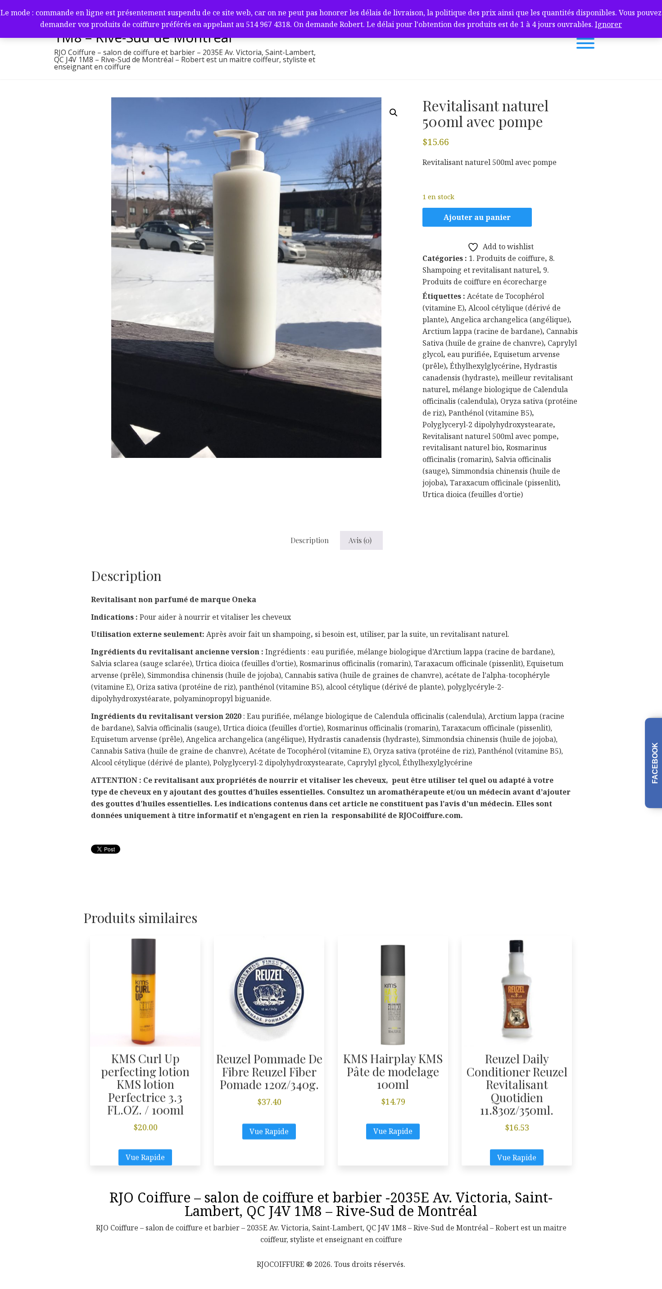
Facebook (655, 763)
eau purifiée (468, 354)
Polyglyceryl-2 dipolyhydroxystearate (487, 425)
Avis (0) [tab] (360, 540)
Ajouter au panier (477, 217)
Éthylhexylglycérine (485, 366)
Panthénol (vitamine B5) (490, 413)
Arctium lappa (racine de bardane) (482, 331)
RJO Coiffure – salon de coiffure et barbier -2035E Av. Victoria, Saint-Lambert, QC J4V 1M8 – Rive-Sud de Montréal (331, 1204)
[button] (393, 113)
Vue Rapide (145, 1157)
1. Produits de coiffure (507, 258)
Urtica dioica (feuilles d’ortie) (472, 494)
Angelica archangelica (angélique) (510, 320)
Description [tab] (309, 540)
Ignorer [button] (608, 24)
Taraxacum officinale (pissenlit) (504, 483)
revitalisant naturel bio (462, 448)
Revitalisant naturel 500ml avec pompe (489, 436)
